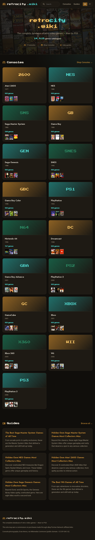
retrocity (20, 4)
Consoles (67, 4)
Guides (77, 4)
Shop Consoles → (85, 62)
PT (90, 4)
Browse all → (87, 423)
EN (85, 4)
